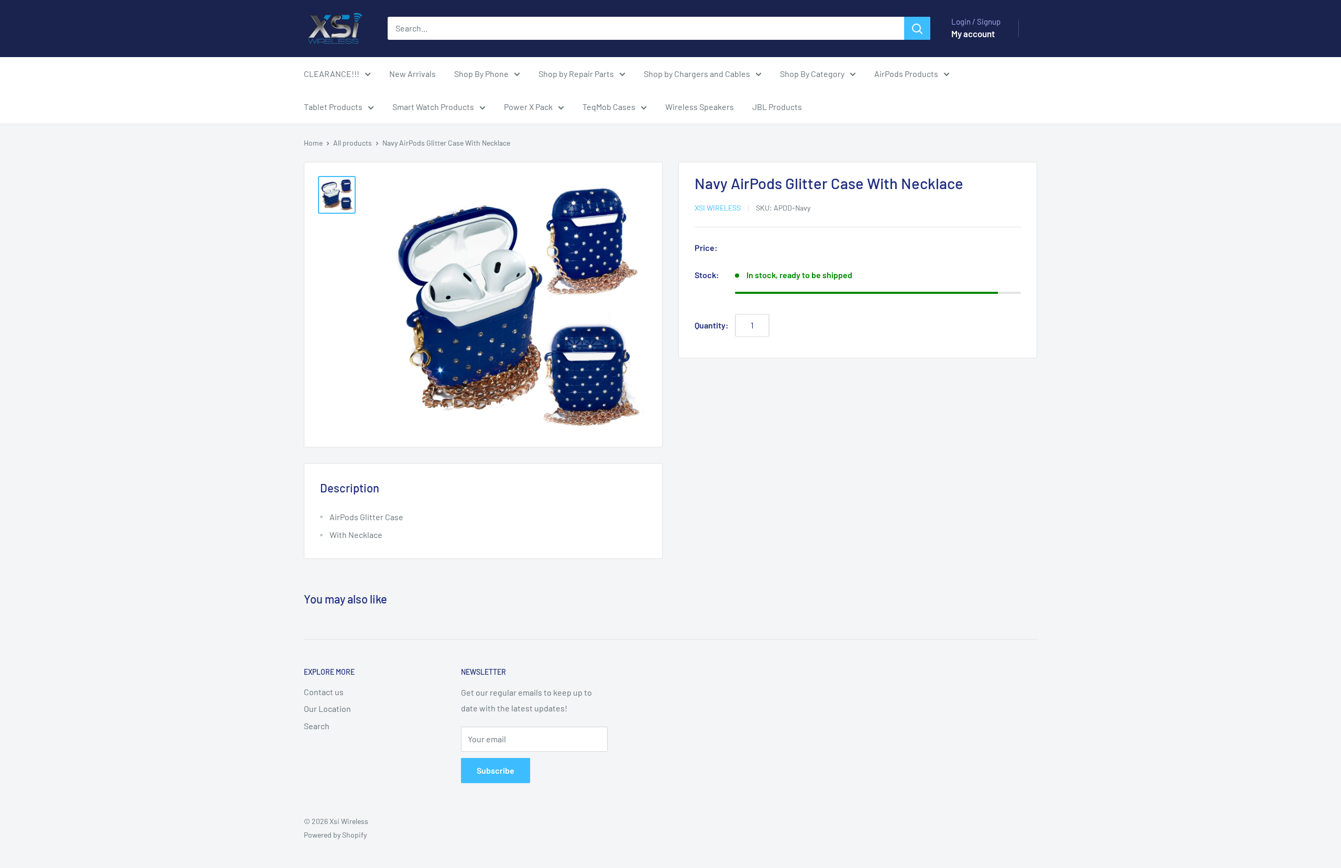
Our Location (327, 708)
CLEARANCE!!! (331, 74)
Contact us (324, 692)
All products (352, 142)
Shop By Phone (481, 74)
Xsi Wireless (718, 208)
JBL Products (777, 107)
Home (313, 142)
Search (316, 726)
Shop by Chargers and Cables (697, 74)
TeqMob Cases (608, 107)
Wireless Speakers (699, 107)
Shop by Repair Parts (576, 74)
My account (973, 33)
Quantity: (712, 325)
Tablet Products (333, 107)
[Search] (917, 28)
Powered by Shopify (335, 834)
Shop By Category (812, 74)
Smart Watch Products (433, 107)
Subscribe (495, 770)
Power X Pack (528, 107)
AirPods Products (906, 74)
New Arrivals (412, 74)
